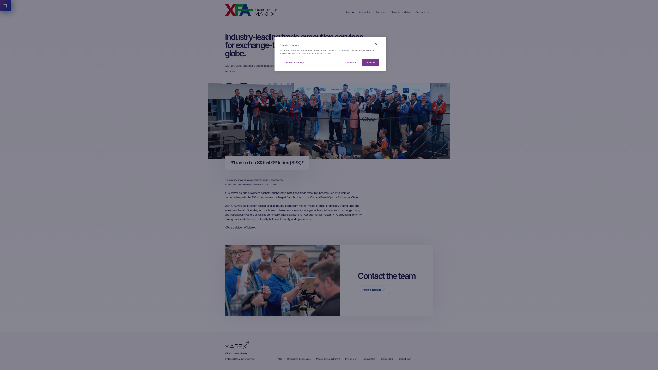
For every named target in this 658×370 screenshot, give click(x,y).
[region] (330, 54)
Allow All (370, 62)
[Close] (376, 44)
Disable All (350, 62)
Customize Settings (294, 62)
